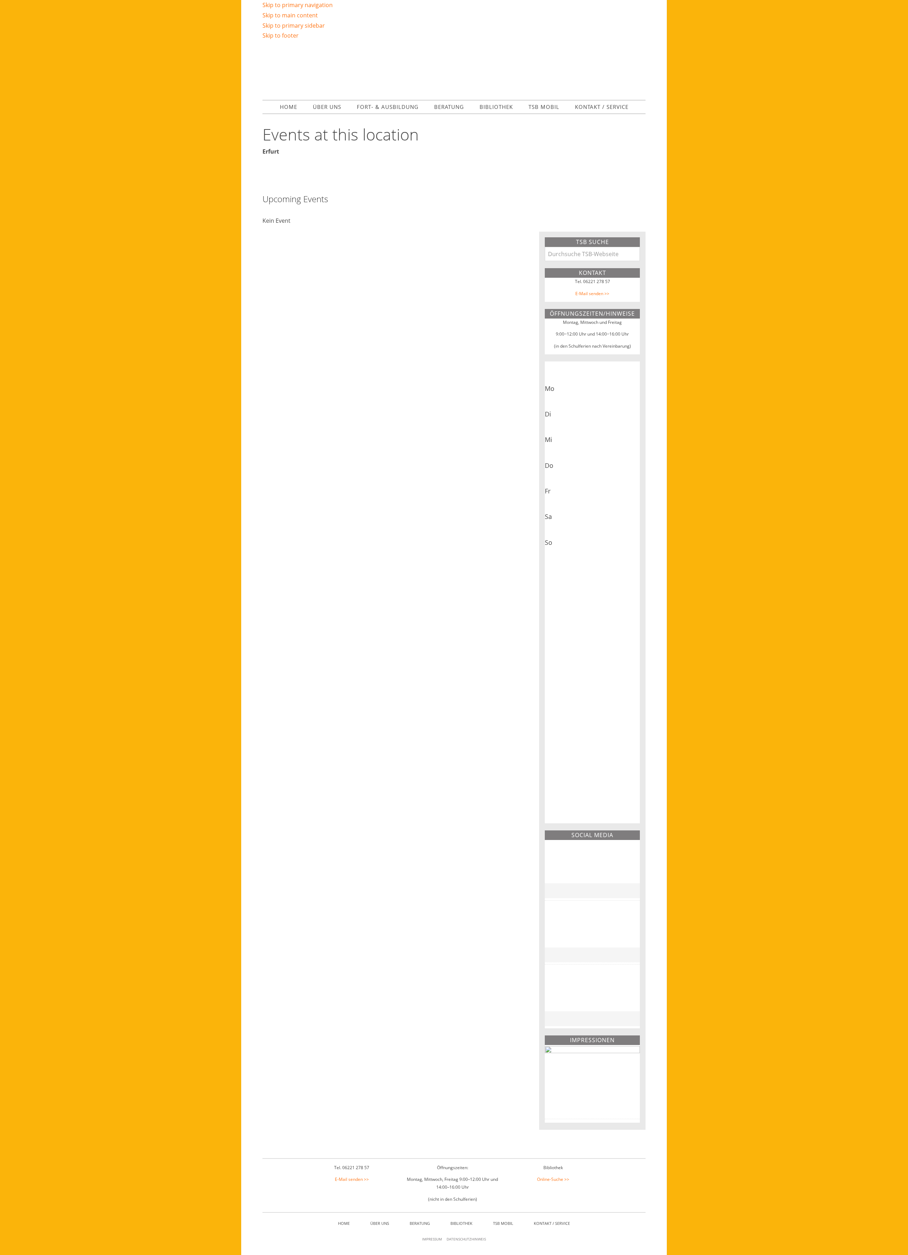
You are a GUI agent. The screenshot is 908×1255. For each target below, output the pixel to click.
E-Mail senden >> (592, 294)
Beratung (420, 1223)
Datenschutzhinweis (466, 1239)
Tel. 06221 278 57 (592, 281)
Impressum (432, 1239)
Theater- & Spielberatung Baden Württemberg (454, 69)
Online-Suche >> (553, 1179)
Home (344, 1223)
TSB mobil (503, 1223)
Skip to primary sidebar (293, 25)
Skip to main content (290, 15)
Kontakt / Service (552, 1223)
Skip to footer (280, 35)
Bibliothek (461, 1223)
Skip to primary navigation (297, 5)
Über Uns (379, 1223)
